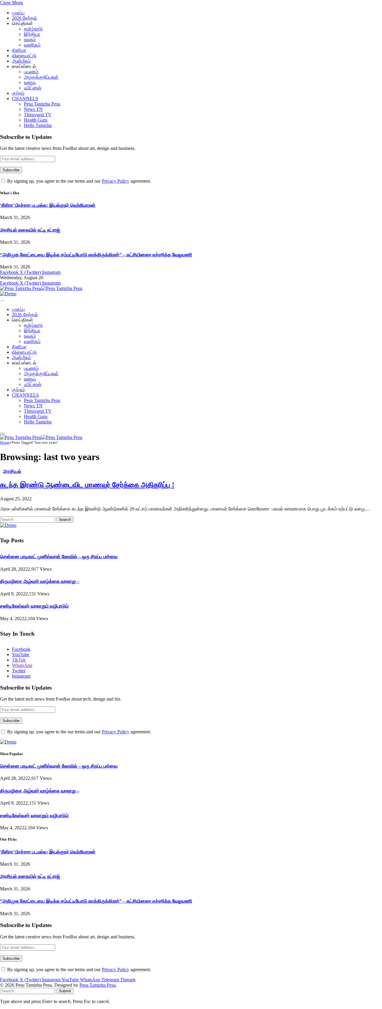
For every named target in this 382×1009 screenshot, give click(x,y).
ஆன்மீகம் (21, 60)
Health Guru (35, 119)
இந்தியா (32, 34)
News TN (33, 109)
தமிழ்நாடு (33, 28)
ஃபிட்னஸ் (32, 87)
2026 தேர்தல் (24, 18)
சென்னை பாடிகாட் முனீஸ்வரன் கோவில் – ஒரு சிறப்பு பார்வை (59, 556)
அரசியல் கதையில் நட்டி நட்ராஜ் (30, 229)
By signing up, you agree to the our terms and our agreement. (78, 181)
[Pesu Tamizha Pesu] (41, 288)
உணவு (30, 82)
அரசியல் (12, 471)
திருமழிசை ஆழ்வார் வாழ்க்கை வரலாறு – (39, 581)
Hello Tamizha (38, 125)
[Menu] (2, 300)
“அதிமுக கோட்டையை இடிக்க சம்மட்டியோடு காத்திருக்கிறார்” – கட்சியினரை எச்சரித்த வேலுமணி (96, 254)
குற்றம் (18, 93)
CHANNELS (25, 98)
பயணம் (31, 71)
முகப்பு (18, 12)
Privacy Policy (115, 181)
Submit (65, 991)
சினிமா (19, 50)
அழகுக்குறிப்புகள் (41, 77)
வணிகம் (32, 44)
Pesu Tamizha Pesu (42, 103)
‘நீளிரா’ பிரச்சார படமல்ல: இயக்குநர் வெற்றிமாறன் (48, 205)
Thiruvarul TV (38, 114)
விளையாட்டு (24, 55)
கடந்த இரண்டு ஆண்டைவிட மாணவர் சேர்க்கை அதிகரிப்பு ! (87, 485)
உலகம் (30, 39)
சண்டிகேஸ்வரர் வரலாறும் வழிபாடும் (34, 605)
